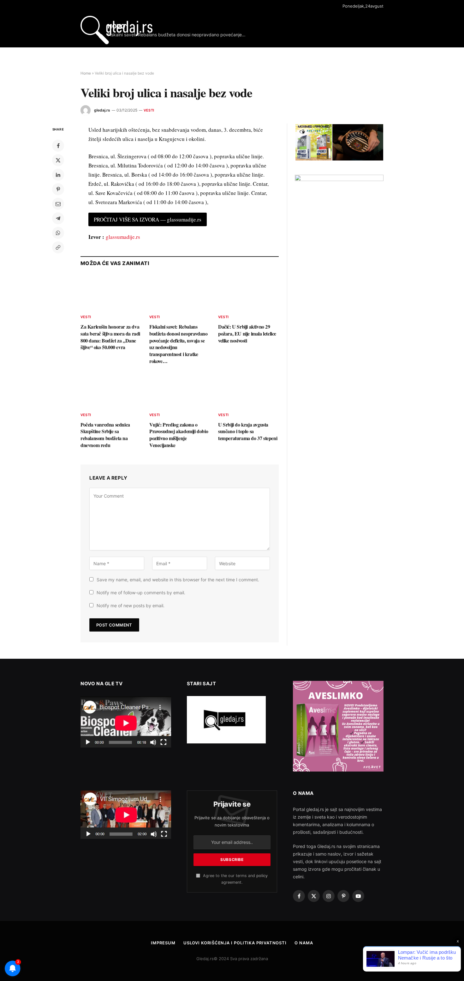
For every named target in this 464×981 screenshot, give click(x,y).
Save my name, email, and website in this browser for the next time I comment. (178, 579)
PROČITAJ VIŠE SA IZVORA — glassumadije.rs (147, 219)
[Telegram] (58, 218)
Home (85, 73)
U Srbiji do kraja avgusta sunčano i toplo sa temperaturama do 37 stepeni (247, 431)
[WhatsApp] (58, 233)
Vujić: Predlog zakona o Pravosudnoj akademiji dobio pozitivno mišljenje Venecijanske (178, 435)
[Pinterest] (58, 189)
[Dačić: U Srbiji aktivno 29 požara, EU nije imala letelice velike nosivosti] (248, 292)
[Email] (58, 204)
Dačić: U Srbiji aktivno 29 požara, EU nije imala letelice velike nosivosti (247, 333)
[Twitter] (58, 160)
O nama (303, 942)
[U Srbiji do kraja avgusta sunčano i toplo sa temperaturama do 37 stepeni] (248, 390)
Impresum (163, 942)
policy (262, 875)
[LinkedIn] (58, 175)
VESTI (149, 110)
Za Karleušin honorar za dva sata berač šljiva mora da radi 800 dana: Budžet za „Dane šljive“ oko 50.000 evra (110, 337)
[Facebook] (58, 146)
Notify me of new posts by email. (130, 605)
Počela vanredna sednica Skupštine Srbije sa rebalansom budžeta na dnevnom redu (105, 435)
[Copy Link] (58, 247)
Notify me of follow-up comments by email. (141, 592)
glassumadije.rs (123, 236)
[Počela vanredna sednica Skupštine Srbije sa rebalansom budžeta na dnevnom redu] (110, 390)
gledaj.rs (102, 110)
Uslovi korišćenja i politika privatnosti (235, 942)
